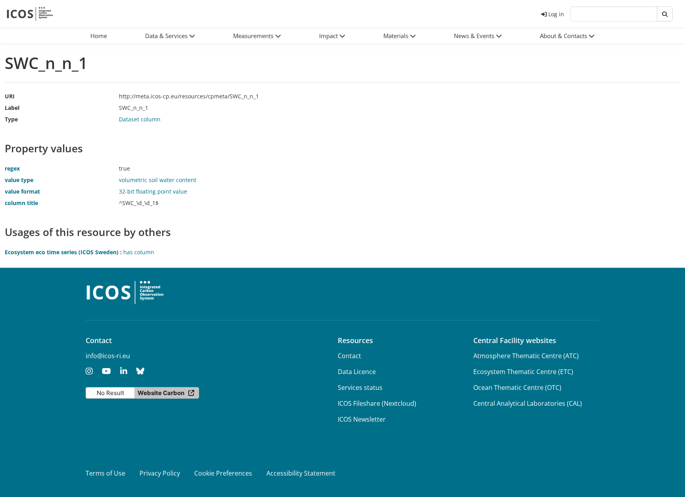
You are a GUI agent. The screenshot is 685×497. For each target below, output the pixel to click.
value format (22, 191)
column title (21, 203)
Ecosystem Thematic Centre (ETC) (523, 371)
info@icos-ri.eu (108, 355)
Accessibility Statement (300, 473)
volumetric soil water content (157, 180)
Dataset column (140, 119)
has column (138, 252)
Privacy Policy (160, 473)
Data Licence (357, 371)
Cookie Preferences (223, 473)
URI (10, 96)
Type (11, 119)
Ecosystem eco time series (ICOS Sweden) (62, 252)
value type (19, 180)
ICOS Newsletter (362, 419)
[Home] (30, 14)
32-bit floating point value (153, 191)
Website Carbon (161, 393)
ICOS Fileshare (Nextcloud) (377, 403)
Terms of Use (105, 473)
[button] (170, 36)
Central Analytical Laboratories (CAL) (527, 403)
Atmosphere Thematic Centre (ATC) (526, 355)
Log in (556, 14)
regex (12, 168)
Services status (360, 387)
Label (12, 107)
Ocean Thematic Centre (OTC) (517, 387)
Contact (349, 355)
